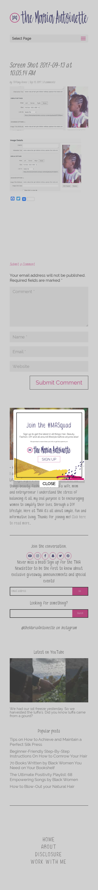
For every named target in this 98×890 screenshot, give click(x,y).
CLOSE (49, 483)
